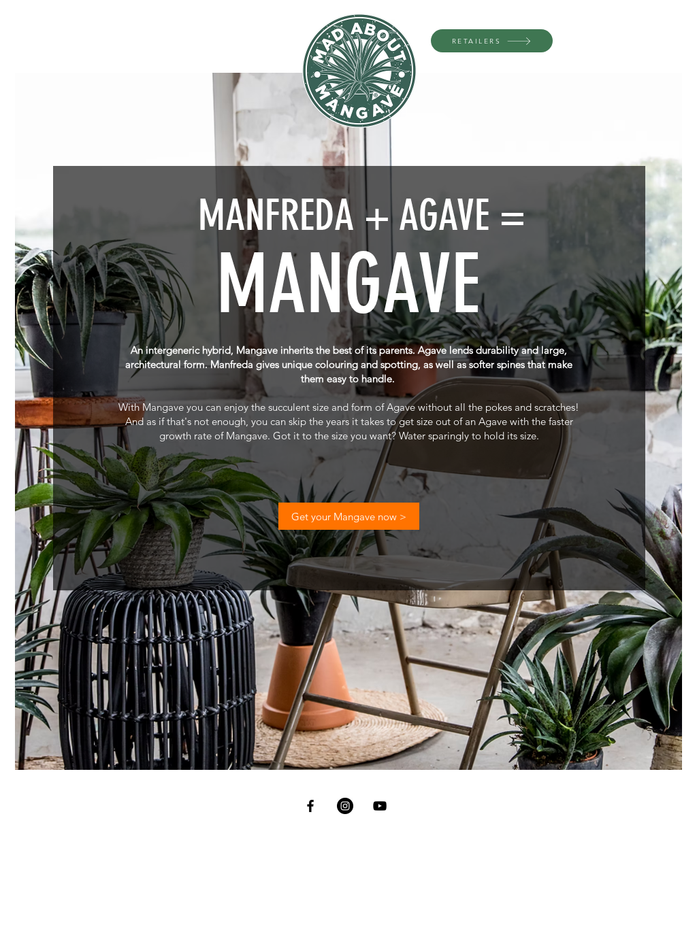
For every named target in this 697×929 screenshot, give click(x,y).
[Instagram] (345, 806)
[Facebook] (310, 806)
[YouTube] (380, 806)
